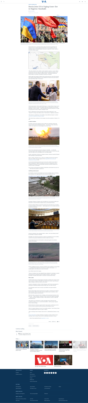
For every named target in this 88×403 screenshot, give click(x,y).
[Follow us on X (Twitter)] (47, 373)
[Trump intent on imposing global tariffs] (22, 344)
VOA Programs (18, 386)
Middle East (32, 379)
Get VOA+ (31, 398)
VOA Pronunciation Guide (63, 400)
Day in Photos (32, 386)
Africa (31, 372)
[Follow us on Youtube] (49, 373)
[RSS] (53, 373)
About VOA (17, 400)
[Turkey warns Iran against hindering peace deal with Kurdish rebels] (65, 344)
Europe (31, 377)
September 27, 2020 (45, 318)
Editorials (46, 393)
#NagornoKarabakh (32, 314)
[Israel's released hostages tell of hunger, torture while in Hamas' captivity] (80, 344)
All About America (19, 374)
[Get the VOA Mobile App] (44, 360)
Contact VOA (46, 398)
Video (17, 339)
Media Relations (47, 400)
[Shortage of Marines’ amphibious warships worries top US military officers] (36, 344)
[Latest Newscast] (85, 1)
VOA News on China (47, 386)
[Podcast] (56, 373)
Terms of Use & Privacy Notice (21, 398)
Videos (60, 386)
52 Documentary (47, 388)
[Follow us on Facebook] (45, 373)
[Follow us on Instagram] (51, 373)
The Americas (32, 374)
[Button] (58, 15)
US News (17, 372)
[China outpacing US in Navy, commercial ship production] (51, 344)
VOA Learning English (34, 393)
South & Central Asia (33, 4)
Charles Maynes (32, 11)
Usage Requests (61, 398)
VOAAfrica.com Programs (20, 393)
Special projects (18, 388)
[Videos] (82, 1)
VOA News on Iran (33, 388)
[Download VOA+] (63, 360)
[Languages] (79, 1)
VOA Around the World (34, 400)
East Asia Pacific (33, 376)
